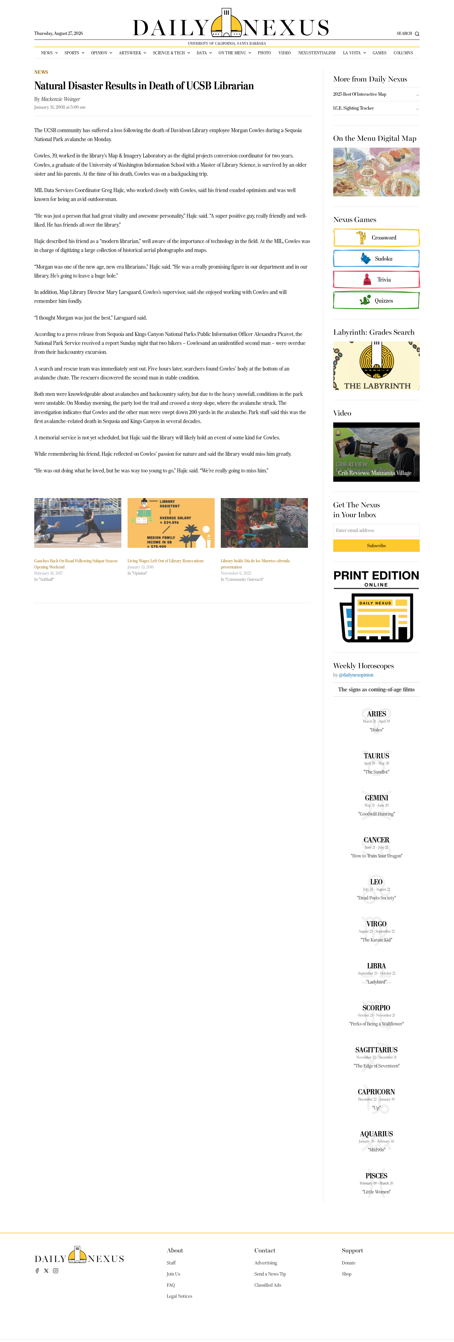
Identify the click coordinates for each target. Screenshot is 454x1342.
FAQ (171, 1285)
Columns (403, 52)
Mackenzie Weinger (60, 99)
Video (285, 52)
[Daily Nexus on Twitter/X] (46, 1270)
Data (202, 52)
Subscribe (376, 545)
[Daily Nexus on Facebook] (37, 1270)
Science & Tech (169, 52)
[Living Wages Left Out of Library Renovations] (171, 523)
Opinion (99, 52)
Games (380, 52)
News (47, 52)
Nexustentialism (317, 52)
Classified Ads (267, 1285)
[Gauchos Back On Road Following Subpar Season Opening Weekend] (77, 523)
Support (352, 1249)
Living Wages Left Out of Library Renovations (166, 560)
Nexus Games (354, 219)
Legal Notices (179, 1296)
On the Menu (232, 52)
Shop (346, 1274)
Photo (264, 52)
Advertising (265, 1263)
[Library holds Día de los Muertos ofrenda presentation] (264, 523)
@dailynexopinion (356, 675)
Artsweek (130, 52)
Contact (264, 1249)
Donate (348, 1263)
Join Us (173, 1274)
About (175, 1249)
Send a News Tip (270, 1274)
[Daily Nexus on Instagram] (55, 1270)
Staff (171, 1263)
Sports (72, 52)
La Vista (352, 52)
